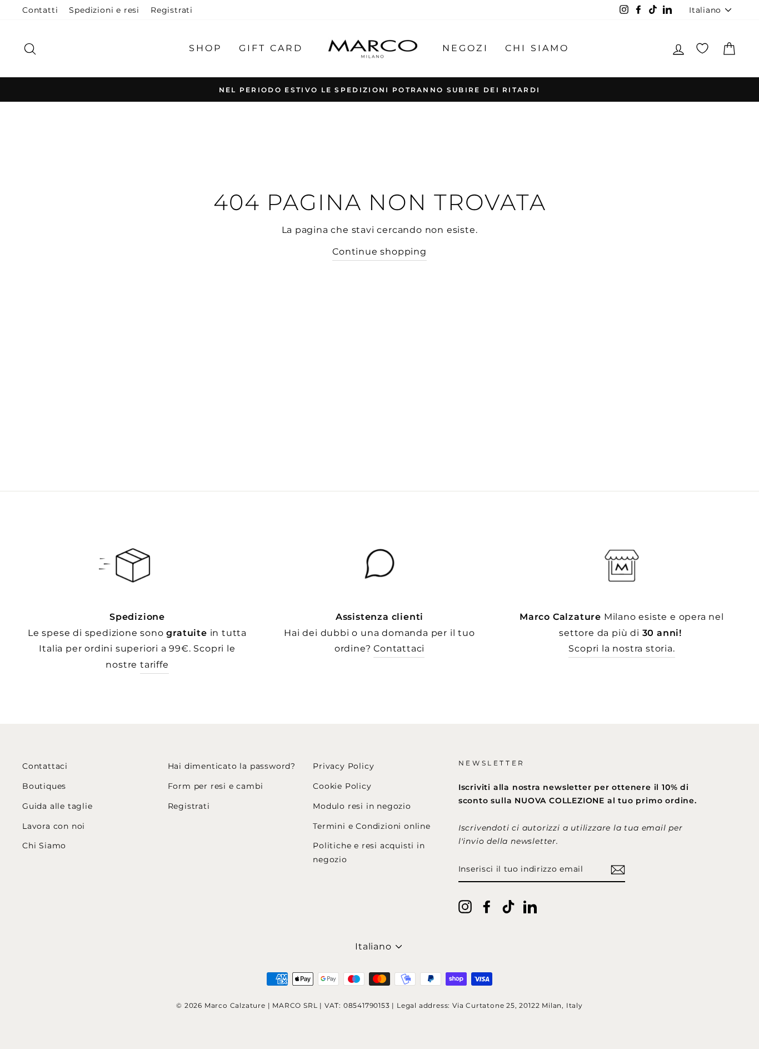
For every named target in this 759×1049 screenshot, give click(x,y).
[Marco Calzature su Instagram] (465, 906)
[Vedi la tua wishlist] (702, 48)
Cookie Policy (342, 786)
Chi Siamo (44, 845)
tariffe (154, 664)
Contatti (40, 10)
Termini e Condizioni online (372, 826)
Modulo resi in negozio (362, 806)
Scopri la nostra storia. (621, 648)
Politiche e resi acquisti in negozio (369, 852)
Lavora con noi (53, 826)
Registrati (172, 10)
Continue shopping (379, 251)
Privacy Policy (343, 766)
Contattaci (399, 648)
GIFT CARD (271, 48)
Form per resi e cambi (215, 786)
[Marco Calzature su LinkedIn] (530, 906)
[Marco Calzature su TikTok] (508, 906)
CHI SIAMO (537, 48)
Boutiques (44, 786)
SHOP (205, 48)
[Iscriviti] (618, 870)
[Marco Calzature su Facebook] (486, 906)
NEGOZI (465, 48)
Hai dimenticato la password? (232, 766)
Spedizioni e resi (104, 10)
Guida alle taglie (57, 806)
